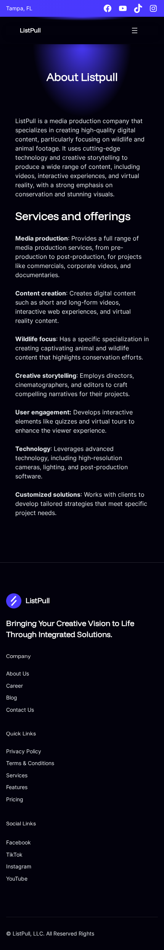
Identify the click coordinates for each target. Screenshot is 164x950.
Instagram (18, 866)
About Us (17, 673)
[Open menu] (134, 30)
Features (16, 787)
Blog (11, 697)
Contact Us (20, 709)
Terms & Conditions (30, 763)
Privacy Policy (23, 751)
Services (16, 775)
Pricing (14, 799)
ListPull (30, 30)
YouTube (16, 878)
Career (14, 685)
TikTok (14, 854)
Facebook (18, 842)
